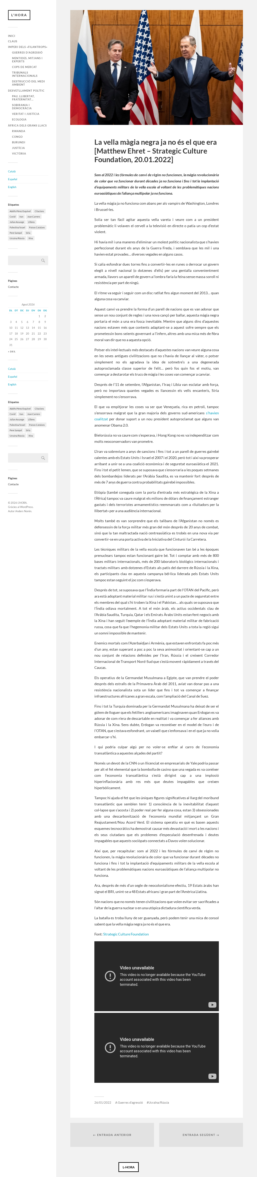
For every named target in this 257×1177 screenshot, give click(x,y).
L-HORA (129, 1167)
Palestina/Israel (17, 227)
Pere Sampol (16, 233)
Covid (12, 216)
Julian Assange (17, 222)
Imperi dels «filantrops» (27, 47)
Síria (28, 233)
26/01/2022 (102, 1102)
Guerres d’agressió (27, 52)
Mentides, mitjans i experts (27, 60)
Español (12, 179)
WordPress (26, 507)
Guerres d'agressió (130, 1102)
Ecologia (19, 119)
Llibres (31, 222)
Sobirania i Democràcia (22, 106)
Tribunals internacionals (25, 74)
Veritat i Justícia (25, 113)
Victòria (19, 153)
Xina (31, 238)
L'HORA (19, 15)
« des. (12, 351)
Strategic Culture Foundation (126, 934)
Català (12, 171)
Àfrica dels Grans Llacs (27, 125)
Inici (11, 35)
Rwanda (18, 131)
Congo (17, 136)
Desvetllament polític (26, 90)
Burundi (18, 142)
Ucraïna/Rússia (17, 238)
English (12, 187)
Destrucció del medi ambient (28, 83)
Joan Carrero (33, 216)
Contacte (13, 286)
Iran (21, 216)
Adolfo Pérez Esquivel (20, 211)
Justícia (18, 148)
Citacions (39, 211)
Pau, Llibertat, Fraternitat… (23, 98)
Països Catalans (37, 227)
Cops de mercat (24, 67)
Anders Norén (23, 511)
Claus (12, 41)
